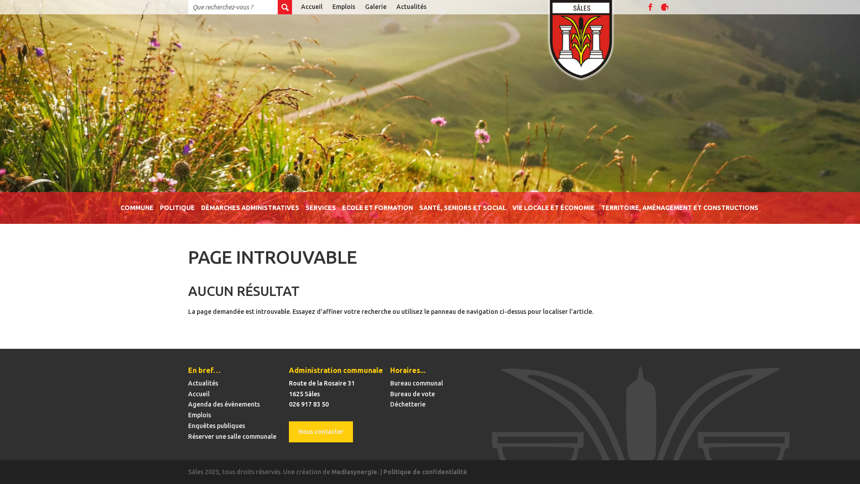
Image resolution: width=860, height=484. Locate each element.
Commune (137, 208)
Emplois (343, 7)
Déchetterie (408, 404)
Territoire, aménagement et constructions (679, 208)
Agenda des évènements (224, 404)
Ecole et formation (377, 208)
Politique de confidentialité (425, 471)
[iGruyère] (665, 7)
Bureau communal (416, 383)
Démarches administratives (250, 208)
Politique (177, 208)
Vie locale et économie (553, 208)
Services (320, 208)
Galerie (376, 7)
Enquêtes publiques (216, 425)
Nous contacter (321, 431)
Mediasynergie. (355, 471)
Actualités (411, 7)
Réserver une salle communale (232, 436)
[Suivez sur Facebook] (650, 7)
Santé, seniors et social (462, 208)
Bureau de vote (412, 394)
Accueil (311, 7)
